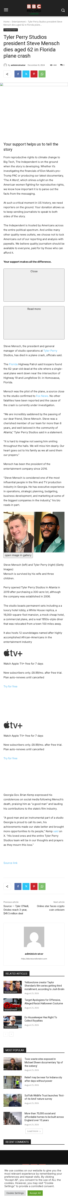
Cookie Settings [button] (15, 1193)
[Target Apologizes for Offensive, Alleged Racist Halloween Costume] (12, 1004)
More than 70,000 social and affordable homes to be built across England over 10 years (44, 1117)
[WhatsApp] (42, 73)
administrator (18, 65)
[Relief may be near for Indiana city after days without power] (12, 1082)
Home (6, 21)
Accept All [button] (35, 1193)
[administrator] (5, 65)
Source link (10, 863)
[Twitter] (25, 73)
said (55, 831)
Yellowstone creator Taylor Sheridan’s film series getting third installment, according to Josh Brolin (44, 986)
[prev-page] (5, 1034)
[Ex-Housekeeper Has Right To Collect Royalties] (12, 1022)
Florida (13, 364)
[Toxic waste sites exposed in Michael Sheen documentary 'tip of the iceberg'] (12, 1063)
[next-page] (11, 1034)
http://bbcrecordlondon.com (34, 958)
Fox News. (43, 396)
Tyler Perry (50, 350)
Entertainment (19, 21)
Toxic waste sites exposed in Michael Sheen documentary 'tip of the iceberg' (44, 1062)
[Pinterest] (34, 73)
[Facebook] (17, 73)
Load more (32, 1131)
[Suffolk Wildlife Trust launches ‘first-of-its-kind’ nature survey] (12, 1100)
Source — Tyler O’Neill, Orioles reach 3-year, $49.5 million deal (16, 910)
